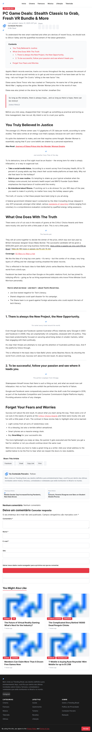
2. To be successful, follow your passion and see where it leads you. (44, 58)
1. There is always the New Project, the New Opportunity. (39, 55)
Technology (9, 8)
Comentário (8, 519)
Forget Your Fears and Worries (25, 63)
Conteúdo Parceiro (15, 26)
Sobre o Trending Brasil (70, 703)
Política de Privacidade (70, 707)
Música (50, 3)
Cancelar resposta (41, 510)
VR (14, 618)
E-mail (6, 541)
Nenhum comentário (32, 505)
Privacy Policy (31, 729)
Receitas (35, 715)
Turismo (35, 711)
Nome (5, 532)
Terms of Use (44, 729)
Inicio (24, 3)
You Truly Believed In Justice (25, 48)
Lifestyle (59, 3)
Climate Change (54, 618)
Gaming (7, 618)
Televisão (69, 3)
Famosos (41, 3)
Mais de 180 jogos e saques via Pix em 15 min (31, 249)
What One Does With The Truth (26, 51)
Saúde (34, 703)
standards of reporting (58, 204)
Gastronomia (37, 707)
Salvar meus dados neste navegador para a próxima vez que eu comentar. (31, 565)
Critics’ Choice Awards (48, 416)
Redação (65, 715)
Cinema (32, 3)
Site (4, 551)
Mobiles (51, 658)
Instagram (6, 694)
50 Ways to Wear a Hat (25, 254)
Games (6, 658)
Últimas (5, 719)
